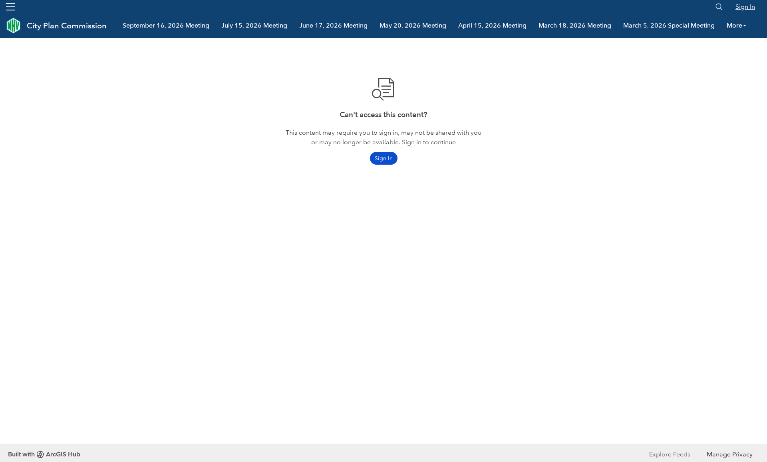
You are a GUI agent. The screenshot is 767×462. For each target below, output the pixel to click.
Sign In (745, 6)
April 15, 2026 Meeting (492, 25)
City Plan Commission (67, 25)
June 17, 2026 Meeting (333, 25)
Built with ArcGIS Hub (44, 454)
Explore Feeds (669, 454)
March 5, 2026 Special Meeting (669, 25)
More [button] (734, 25)
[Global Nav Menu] (10, 7)
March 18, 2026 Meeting (574, 25)
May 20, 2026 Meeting (413, 25)
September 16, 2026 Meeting (166, 25)
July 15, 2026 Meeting (254, 25)
